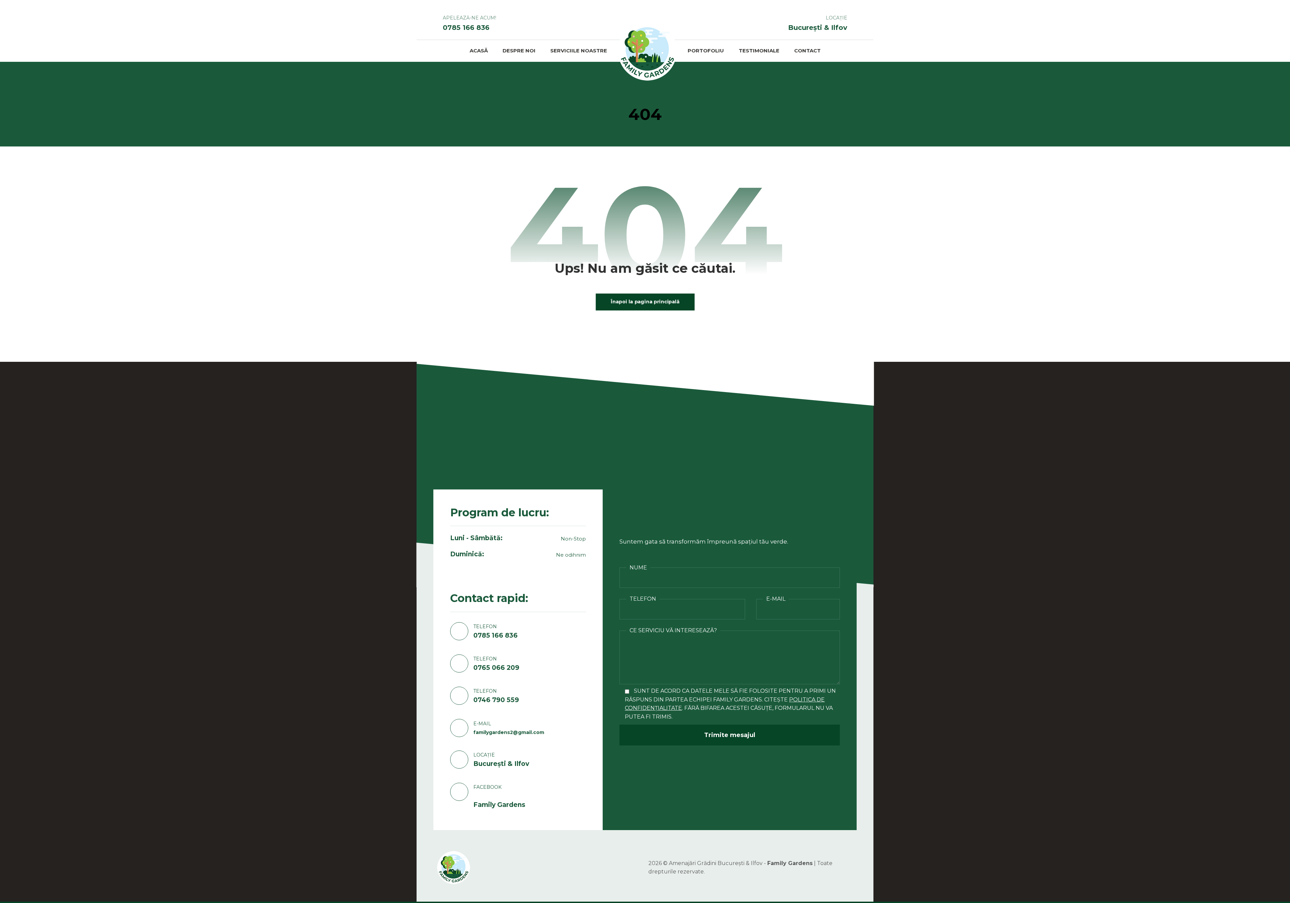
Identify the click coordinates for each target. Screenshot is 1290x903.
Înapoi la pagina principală (645, 302)
